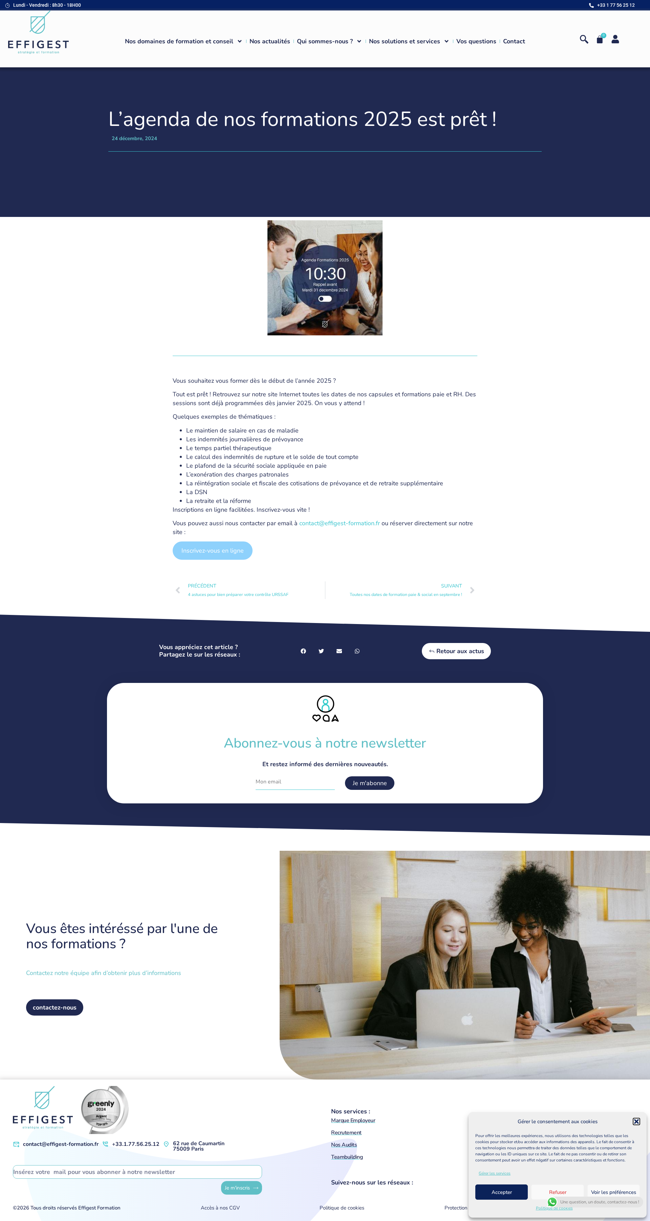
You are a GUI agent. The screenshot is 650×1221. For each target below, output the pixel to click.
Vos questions (476, 41)
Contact (514, 41)
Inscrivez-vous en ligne (212, 551)
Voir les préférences (613, 1192)
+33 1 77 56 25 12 (616, 5)
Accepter (502, 1192)
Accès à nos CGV (220, 1207)
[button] (636, 1121)
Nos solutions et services (404, 41)
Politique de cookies (554, 1208)
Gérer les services (495, 1173)
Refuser (557, 1192)
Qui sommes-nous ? (325, 41)
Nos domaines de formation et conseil (179, 41)
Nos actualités (270, 41)
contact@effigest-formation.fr (339, 523)
